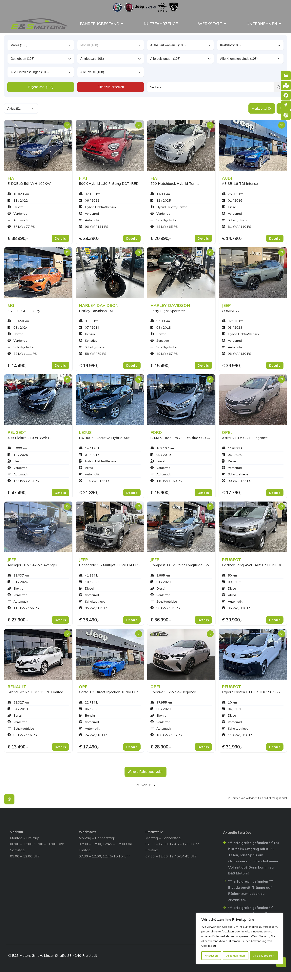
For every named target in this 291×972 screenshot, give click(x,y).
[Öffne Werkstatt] (225, 23)
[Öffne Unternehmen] (280, 23)
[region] (239, 938)
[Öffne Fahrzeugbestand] (122, 23)
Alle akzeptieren (263, 955)
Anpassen (211, 955)
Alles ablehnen (235, 955)
